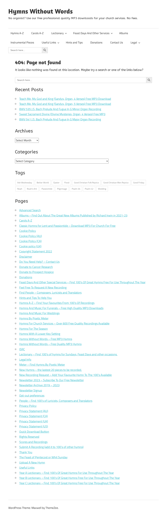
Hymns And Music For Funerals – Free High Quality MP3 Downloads (61, 308)
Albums (123, 33)
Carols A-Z (37, 33)
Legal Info (25, 359)
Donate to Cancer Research (36, 267)
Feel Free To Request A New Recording (43, 287)
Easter (56, 182)
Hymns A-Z (17, 33)
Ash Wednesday (24, 182)
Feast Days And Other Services (91, 33)
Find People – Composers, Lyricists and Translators (50, 292)
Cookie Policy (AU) (30, 236)
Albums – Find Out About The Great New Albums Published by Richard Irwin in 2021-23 (73, 215)
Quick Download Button (34, 431)
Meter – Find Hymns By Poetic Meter (42, 364)
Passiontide (47, 188)
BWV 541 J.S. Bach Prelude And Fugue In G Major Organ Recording (60, 119)
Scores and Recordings (33, 442)
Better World (43, 182)
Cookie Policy (27, 231)
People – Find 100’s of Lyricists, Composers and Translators (55, 401)
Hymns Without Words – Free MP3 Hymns (45, 339)
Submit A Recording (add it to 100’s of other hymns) (51, 447)
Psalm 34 (76, 188)
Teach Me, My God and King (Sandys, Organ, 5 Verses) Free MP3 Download (65, 104)
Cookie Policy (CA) (30, 241)
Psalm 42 (89, 188)
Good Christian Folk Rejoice (86, 182)
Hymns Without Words (40, 11)
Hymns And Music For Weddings (39, 313)
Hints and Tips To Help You (35, 298)
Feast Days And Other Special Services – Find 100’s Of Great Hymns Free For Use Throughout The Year (82, 282)
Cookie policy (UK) (30, 246)
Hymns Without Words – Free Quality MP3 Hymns (50, 344)
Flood (66, 182)
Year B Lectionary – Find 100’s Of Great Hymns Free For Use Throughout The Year (69, 478)
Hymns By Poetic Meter (33, 318)
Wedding (102, 188)
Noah (19, 188)
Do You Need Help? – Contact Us (39, 261)
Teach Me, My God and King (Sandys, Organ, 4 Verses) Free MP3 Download (65, 99)
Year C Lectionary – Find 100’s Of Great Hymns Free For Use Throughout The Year (69, 483)
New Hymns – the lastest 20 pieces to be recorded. (50, 370)
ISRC (22, 349)
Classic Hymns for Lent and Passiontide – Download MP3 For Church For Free (67, 226)
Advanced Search (30, 210)
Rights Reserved (29, 436)
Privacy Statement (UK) (33, 421)
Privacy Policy (28, 406)
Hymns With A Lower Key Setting (39, 334)
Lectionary (57, 33)
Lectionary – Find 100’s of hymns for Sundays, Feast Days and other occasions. (68, 354)
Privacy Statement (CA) (33, 416)
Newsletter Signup (30, 390)
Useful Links (49, 42)
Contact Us (116, 42)
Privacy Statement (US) (33, 426)
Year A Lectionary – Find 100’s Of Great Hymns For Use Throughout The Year (66, 473)
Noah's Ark (32, 188)
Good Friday (138, 182)
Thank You (25, 452)
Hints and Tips (74, 42)
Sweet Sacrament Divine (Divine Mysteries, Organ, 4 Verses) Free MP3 (62, 114)
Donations (96, 42)
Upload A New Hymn (32, 462)
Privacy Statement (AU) (33, 411)
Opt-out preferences (31, 395)
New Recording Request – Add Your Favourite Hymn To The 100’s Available (65, 375)
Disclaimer (25, 256)
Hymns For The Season (33, 328)
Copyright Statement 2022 (35, 251)
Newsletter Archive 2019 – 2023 (39, 385)
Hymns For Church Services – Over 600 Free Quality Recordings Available (64, 323)
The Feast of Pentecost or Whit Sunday (43, 457)
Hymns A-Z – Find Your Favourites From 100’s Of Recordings (56, 303)
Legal (134, 42)
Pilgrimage (62, 188)
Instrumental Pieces (22, 42)
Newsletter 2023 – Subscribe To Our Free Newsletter (51, 380)
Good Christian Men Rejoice (116, 182)
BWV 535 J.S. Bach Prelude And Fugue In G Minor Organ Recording (60, 109)
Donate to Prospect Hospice (36, 272)
